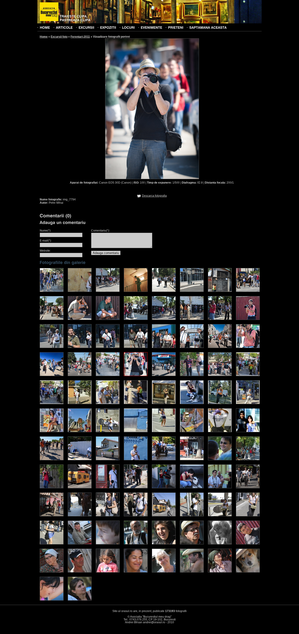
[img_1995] (52, 515)
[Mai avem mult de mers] (192, 515)
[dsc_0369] (248, 543)
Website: (45, 250)
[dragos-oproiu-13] (136, 319)
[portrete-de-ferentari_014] (164, 431)
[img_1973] (192, 487)
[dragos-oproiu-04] (136, 291)
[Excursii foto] (86, 27)
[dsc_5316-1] (108, 459)
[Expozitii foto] (108, 27)
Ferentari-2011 (80, 36)
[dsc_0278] (108, 543)
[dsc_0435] (164, 571)
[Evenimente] (151, 27)
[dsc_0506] (248, 571)
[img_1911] (52, 487)
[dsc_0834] (248, 319)
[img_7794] (136, 375)
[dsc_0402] (108, 571)
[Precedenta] (128, 108)
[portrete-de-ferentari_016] (220, 431)
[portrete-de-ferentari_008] (220, 403)
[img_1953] (136, 487)
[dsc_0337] (192, 543)
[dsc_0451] (192, 571)
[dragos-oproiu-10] (52, 319)
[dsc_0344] (80, 543)
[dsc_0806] (220, 319)
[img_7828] (192, 375)
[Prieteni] (175, 27)
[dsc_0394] (80, 571)
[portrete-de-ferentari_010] (52, 431)
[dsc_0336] (164, 543)
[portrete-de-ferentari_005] (136, 403)
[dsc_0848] (136, 347)
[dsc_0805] (192, 319)
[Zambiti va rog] (108, 515)
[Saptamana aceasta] (208, 27)
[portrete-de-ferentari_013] (136, 431)
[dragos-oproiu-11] (80, 319)
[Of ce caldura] (52, 543)
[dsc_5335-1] (164, 459)
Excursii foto (59, 36)
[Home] (45, 27)
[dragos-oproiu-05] (164, 291)
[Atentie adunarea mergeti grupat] (164, 515)
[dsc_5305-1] (80, 459)
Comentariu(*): (100, 230)
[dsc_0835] (52, 347)
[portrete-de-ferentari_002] (52, 403)
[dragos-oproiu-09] (248, 291)
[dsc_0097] (220, 459)
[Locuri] (128, 27)
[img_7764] (164, 375)
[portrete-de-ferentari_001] (248, 375)
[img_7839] (248, 347)
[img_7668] (192, 347)
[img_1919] (80, 487)
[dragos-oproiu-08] (220, 291)
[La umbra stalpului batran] (220, 515)
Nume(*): (45, 230)
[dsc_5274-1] (52, 459)
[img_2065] (192, 459)
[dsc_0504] (220, 571)
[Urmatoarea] (175, 108)
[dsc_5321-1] (136, 459)
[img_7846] (220, 347)
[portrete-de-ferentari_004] (108, 403)
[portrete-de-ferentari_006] (164, 403)
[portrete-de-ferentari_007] (192, 403)
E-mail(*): (46, 240)
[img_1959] (164, 487)
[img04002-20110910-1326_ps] (248, 431)
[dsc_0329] (136, 543)
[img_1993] (248, 487)
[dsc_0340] (220, 543)
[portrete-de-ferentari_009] (248, 403)
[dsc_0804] (164, 319)
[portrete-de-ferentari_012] (108, 431)
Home (44, 36)
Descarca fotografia (154, 195)
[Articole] (64, 27)
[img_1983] (220, 487)
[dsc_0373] (52, 571)
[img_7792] (80, 375)
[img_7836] (52, 375)
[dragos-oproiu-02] (80, 291)
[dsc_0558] (80, 599)
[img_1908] (248, 459)
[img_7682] (108, 375)
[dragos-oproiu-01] (52, 291)
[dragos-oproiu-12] (108, 319)
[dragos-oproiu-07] (192, 291)
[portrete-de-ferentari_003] (80, 403)
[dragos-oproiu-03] (108, 291)
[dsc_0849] (164, 347)
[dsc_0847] (108, 347)
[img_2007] (80, 515)
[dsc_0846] (80, 347)
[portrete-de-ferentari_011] (80, 431)
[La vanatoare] (136, 515)
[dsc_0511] (52, 599)
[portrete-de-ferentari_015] (192, 431)
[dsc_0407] (136, 571)
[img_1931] (108, 487)
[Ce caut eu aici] (248, 515)
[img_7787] (220, 375)
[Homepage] (49, 12)
